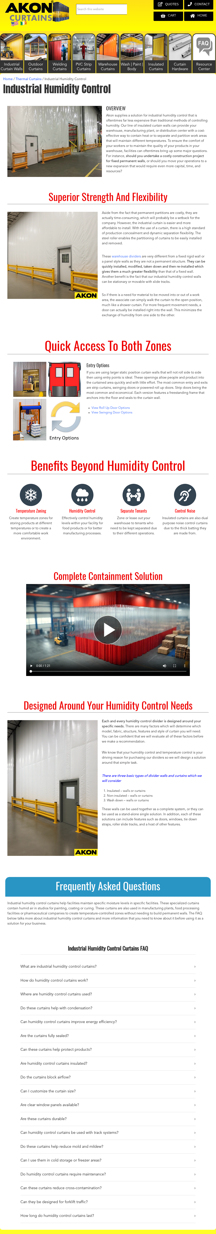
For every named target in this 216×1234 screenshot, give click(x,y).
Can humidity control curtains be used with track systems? (69, 1133)
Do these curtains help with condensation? (56, 1008)
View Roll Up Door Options (111, 408)
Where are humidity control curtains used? (56, 994)
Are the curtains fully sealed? (44, 1036)
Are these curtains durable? (43, 1119)
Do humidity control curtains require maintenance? (63, 1174)
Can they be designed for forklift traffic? (54, 1202)
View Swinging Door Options (112, 412)
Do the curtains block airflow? (45, 1077)
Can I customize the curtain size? (48, 1091)
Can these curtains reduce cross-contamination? (61, 1188)
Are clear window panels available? (49, 1105)
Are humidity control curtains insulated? (53, 1064)
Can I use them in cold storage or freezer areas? (60, 1160)
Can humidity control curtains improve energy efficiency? (68, 1022)
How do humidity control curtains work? (54, 980)
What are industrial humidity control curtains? (58, 967)
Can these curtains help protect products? (56, 1050)
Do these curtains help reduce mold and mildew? (61, 1147)
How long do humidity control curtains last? (57, 1216)
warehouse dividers (126, 256)
